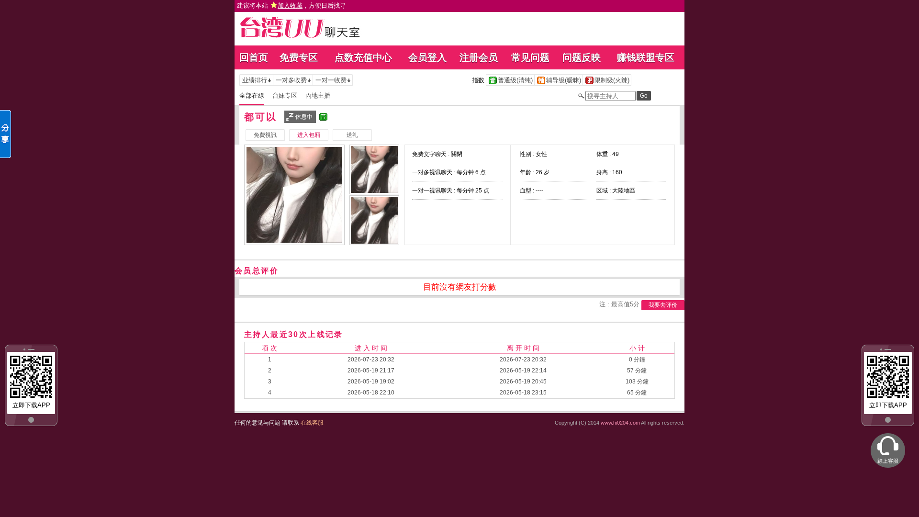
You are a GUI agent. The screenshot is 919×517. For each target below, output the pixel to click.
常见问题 (530, 57)
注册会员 (479, 57)
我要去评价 (663, 305)
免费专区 (299, 57)
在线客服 (312, 422)
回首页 (253, 57)
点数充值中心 (363, 57)
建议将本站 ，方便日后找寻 (291, 5)
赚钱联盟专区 (645, 57)
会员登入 (427, 57)
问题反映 (581, 57)
